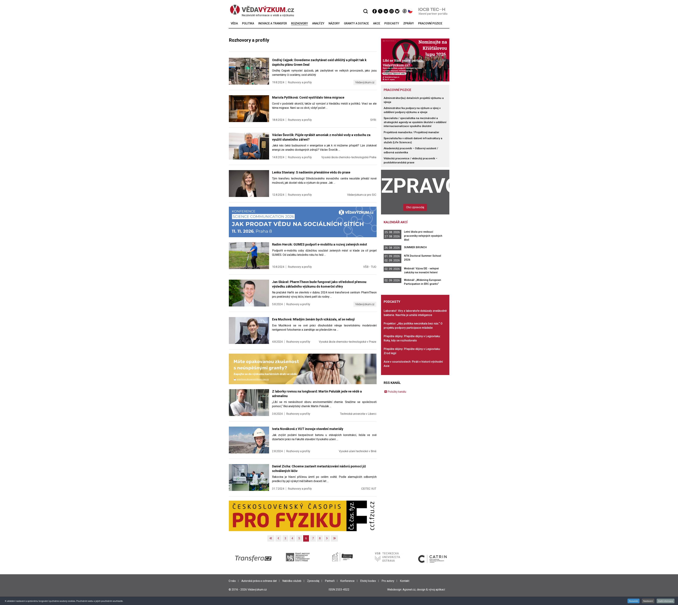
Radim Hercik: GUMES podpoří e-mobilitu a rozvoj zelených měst (319, 244)
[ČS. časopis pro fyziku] (303, 515)
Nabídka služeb (291, 581)
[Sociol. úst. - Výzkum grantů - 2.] (303, 368)
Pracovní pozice (397, 90)
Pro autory (388, 581)
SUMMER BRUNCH (415, 247)
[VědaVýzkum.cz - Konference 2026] (303, 221)
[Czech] (410, 11)
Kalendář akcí (396, 222)
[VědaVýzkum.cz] (262, 9)
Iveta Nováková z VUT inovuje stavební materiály (307, 429)
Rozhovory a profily (300, 82)
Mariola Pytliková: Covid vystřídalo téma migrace (308, 97)
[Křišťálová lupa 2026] (415, 59)
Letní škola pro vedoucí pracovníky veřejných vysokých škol (423, 235)
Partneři (330, 581)
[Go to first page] (270, 538)
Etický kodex (368, 581)
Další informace (665, 600)
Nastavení (648, 600)
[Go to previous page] (278, 538)
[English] (404, 11)
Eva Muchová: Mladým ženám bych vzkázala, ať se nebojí (313, 319)
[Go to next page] (327, 538)
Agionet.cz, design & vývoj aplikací (424, 589)
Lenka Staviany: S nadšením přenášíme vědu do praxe (311, 172)
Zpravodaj (415, 186)
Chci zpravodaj (415, 207)
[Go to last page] (334, 538)
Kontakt (404, 581)
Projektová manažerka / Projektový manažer (411, 132)
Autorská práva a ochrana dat (259, 581)
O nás (232, 581)
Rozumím (633, 600)
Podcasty (392, 301)
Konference (347, 581)
